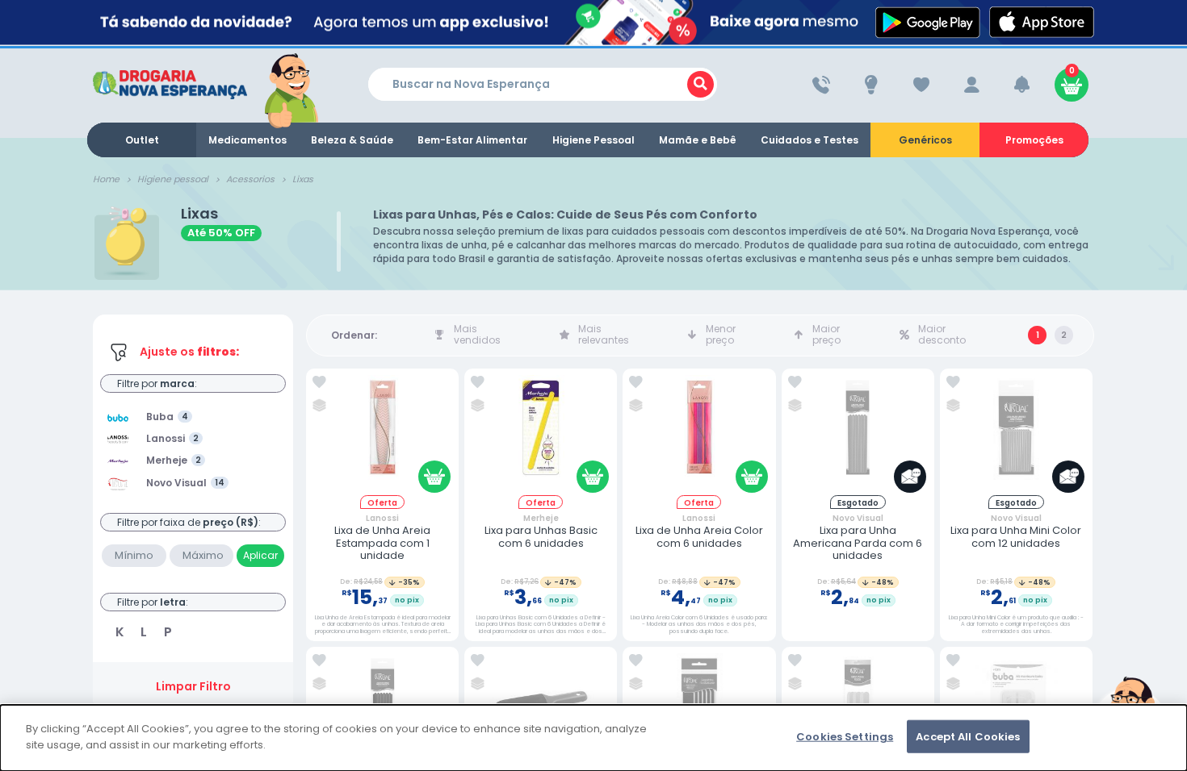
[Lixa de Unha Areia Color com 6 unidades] (699, 435)
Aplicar (260, 555)
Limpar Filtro (193, 686)
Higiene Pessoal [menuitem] (593, 140)
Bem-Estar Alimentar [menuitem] (472, 140)
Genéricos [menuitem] (925, 140)
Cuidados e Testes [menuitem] (809, 140)
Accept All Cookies (968, 736)
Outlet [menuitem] (142, 140)
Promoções (1034, 140)
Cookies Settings (844, 736)
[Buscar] (700, 84)
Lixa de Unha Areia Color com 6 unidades (699, 536)
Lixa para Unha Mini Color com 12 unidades (1015, 536)
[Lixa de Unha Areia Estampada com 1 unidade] (382, 435)
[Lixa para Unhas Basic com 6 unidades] (541, 435)
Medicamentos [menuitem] (247, 140)
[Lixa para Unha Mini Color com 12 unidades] (1015, 435)
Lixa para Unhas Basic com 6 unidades (541, 536)
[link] (319, 382)
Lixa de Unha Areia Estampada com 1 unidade (382, 543)
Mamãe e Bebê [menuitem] (697, 140)
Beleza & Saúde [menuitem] (352, 140)
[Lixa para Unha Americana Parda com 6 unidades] (857, 435)
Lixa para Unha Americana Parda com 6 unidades (857, 543)
